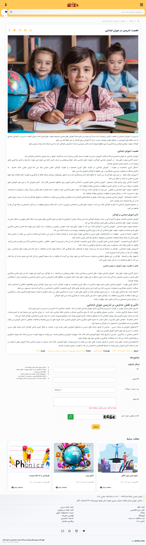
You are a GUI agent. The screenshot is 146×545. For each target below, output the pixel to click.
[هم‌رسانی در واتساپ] (31, 30)
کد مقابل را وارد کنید (129, 415)
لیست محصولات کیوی (64, 512)
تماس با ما (141, 521)
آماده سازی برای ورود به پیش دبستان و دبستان (66, 350)
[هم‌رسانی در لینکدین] (25, 30)
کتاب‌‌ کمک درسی (66, 507)
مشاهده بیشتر (106, 487)
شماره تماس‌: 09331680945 (131, 496)
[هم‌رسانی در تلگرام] (20, 30)
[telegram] (83, 531)
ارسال (95, 427)
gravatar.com (40, 376)
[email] (62, 531)
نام (138, 368)
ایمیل (135, 378)
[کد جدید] (71, 417)
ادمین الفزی (97, 350)
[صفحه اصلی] (138, 21)
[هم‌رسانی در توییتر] (14, 30)
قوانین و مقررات (67, 515)
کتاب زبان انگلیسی (137, 510)
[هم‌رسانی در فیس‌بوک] (9, 30)
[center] (11, 11)
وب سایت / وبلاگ (132, 389)
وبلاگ (131, 21)
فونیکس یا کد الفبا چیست (39, 475)
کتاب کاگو (141, 507)
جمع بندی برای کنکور (129, 475)
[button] (136, 466)
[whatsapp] (69, 531)
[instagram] (76, 531)
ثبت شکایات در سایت (136, 518)
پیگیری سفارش (67, 521)
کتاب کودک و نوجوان (65, 510)
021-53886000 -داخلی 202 (107, 496)
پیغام (135, 399)
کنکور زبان (90, 475)
